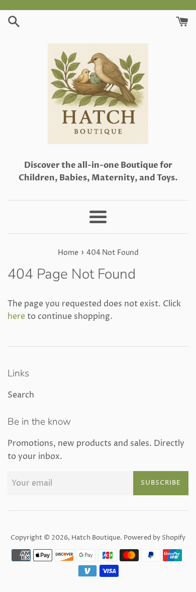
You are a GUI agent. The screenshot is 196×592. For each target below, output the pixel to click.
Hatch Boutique (95, 538)
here (16, 316)
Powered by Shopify (154, 538)
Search (21, 395)
